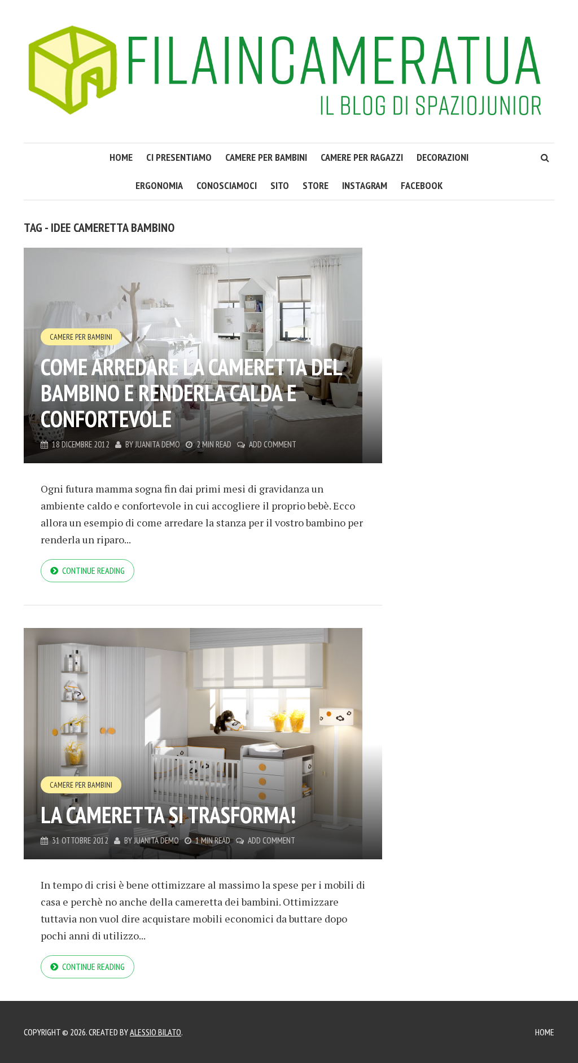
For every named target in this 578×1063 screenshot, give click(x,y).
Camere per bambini (266, 157)
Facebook (422, 185)
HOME (121, 157)
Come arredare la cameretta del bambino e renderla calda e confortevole (191, 392)
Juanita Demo (157, 444)
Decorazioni (442, 157)
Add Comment (272, 444)
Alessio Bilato (155, 1032)
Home (544, 1032)
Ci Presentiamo (179, 157)
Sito (279, 185)
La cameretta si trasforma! (168, 814)
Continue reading (93, 570)
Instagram (364, 185)
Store (316, 185)
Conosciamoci (226, 185)
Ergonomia (159, 185)
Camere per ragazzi (362, 157)
